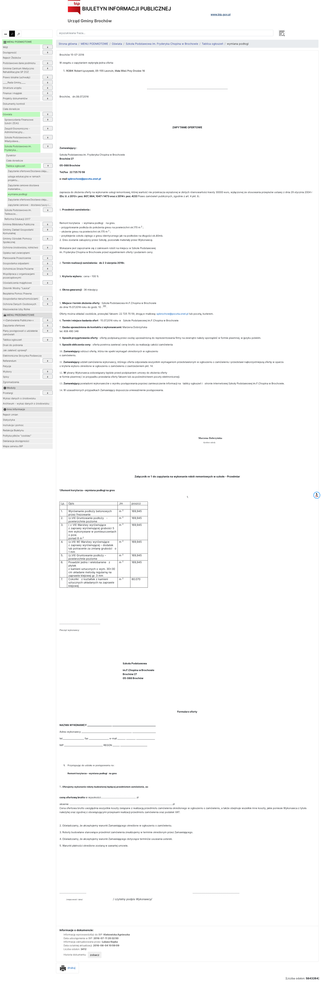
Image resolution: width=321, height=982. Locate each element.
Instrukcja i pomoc (13, 425)
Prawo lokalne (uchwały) (16, 77)
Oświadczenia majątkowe (17, 282)
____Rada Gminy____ (14, 82)
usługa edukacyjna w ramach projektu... (24, 178)
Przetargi (8, 393)
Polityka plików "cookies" (17, 435)
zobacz (94, 955)
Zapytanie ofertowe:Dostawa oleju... (28, 171)
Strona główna (68, 43)
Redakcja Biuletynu (13, 430)
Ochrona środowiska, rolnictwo (20, 247)
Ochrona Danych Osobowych (19, 304)
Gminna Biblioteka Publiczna (18, 224)
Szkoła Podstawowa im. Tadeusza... (18, 212)
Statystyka (9, 419)
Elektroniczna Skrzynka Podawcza (22, 355)
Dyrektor (11, 155)
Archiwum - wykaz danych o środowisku (26, 403)
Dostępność (10, 52)
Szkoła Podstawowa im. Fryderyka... (18, 148)
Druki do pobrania (13, 345)
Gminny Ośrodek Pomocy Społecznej (17, 240)
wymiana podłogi (17, 194)
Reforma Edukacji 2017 (17, 219)
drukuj (71, 967)
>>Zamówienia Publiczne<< (18, 320)
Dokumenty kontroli (14, 103)
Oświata (7, 114)
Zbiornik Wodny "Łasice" (16, 288)
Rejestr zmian (10, 414)
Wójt (5, 47)
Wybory (7, 371)
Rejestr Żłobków (12, 57)
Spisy (6, 376)
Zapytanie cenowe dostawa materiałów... (23, 187)
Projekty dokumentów (15, 98)
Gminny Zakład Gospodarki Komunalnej (18, 231)
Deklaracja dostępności (16, 441)
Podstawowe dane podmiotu (19, 63)
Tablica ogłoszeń (15, 165)
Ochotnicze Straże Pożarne (18, 268)
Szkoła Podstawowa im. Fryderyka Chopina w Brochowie (162, 43)
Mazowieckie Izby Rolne (16, 309)
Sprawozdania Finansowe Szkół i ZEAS (19, 121)
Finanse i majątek (12, 93)
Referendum (9, 360)
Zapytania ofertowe (14, 325)
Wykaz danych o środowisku (19, 398)
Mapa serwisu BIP (13, 446)
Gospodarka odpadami (16, 263)
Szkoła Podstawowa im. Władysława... (18, 139)
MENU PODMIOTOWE (94, 43)
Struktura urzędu (12, 87)
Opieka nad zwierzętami (16, 252)
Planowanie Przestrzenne (17, 258)
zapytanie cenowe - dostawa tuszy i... (29, 204)
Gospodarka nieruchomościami (20, 298)
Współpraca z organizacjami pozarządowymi (19, 275)
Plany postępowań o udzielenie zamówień (20, 332)
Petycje (7, 366)
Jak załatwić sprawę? (15, 350)
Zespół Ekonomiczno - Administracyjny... (17, 130)
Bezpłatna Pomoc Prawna (17, 293)
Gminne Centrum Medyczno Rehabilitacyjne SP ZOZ (18, 70)
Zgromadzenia (11, 382)
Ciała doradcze (11, 109)
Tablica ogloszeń (12, 339)
